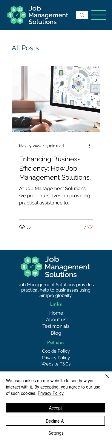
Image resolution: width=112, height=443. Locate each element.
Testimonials (56, 326)
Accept (55, 408)
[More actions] (92, 145)
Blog (56, 333)
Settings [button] (56, 433)
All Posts (25, 48)
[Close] (103, 380)
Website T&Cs (56, 364)
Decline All (55, 421)
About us (56, 319)
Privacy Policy (56, 357)
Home (56, 313)
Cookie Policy (56, 351)
